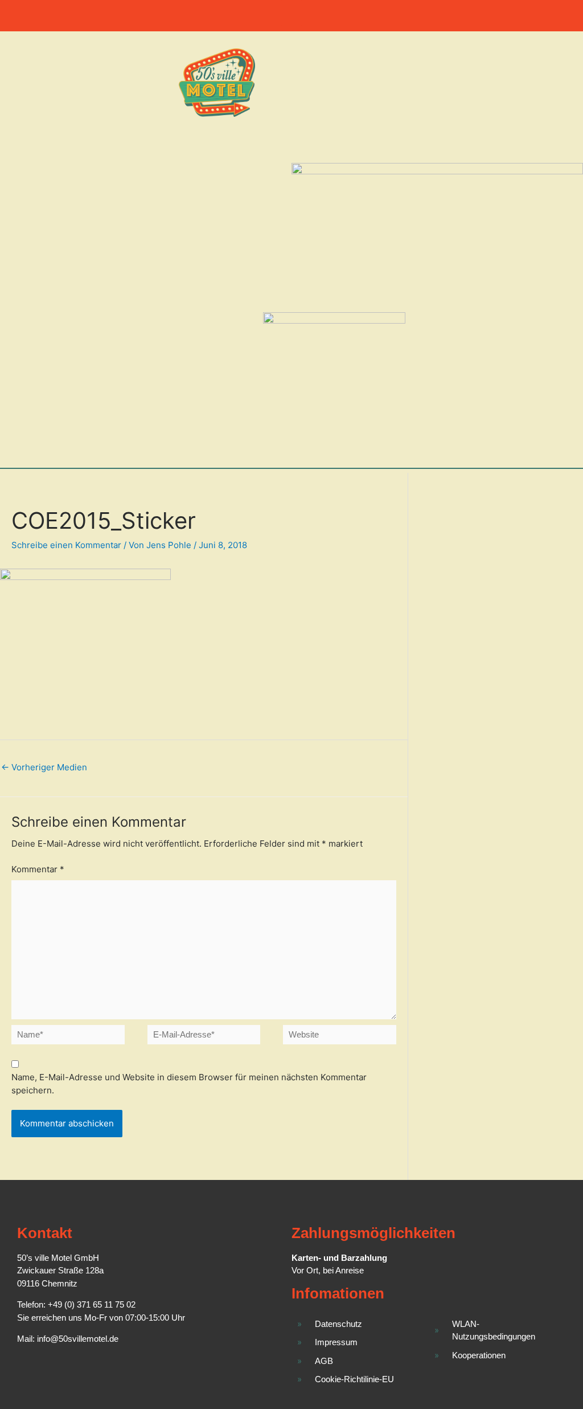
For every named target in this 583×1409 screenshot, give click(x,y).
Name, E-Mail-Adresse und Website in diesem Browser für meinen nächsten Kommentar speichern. (189, 1084)
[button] (291, 13)
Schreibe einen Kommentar (66, 545)
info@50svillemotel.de (77, 1338)
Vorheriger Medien (44, 767)
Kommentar (37, 869)
